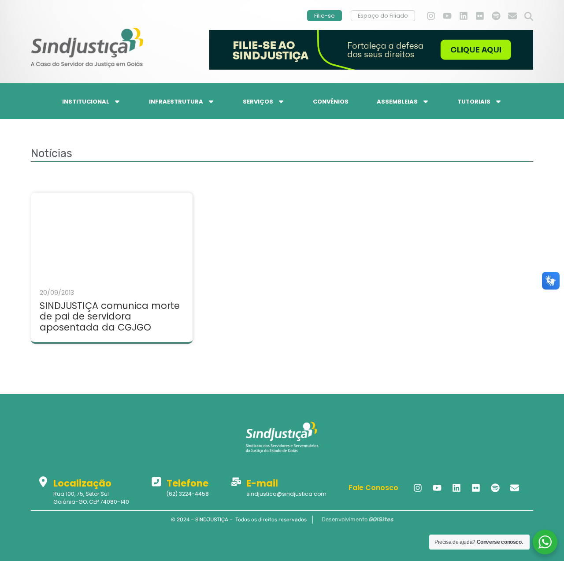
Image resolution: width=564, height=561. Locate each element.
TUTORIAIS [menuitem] (473, 101)
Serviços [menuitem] (258, 101)
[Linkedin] (463, 16)
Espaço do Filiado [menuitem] (383, 15)
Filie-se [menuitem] (324, 15)
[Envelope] (512, 16)
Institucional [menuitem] (85, 101)
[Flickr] (480, 16)
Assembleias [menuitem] (397, 101)
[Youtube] (447, 16)
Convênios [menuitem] (331, 101)
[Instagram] (431, 16)
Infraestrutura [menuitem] (176, 101)
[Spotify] (496, 16)
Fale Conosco (373, 488)
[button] (528, 16)
